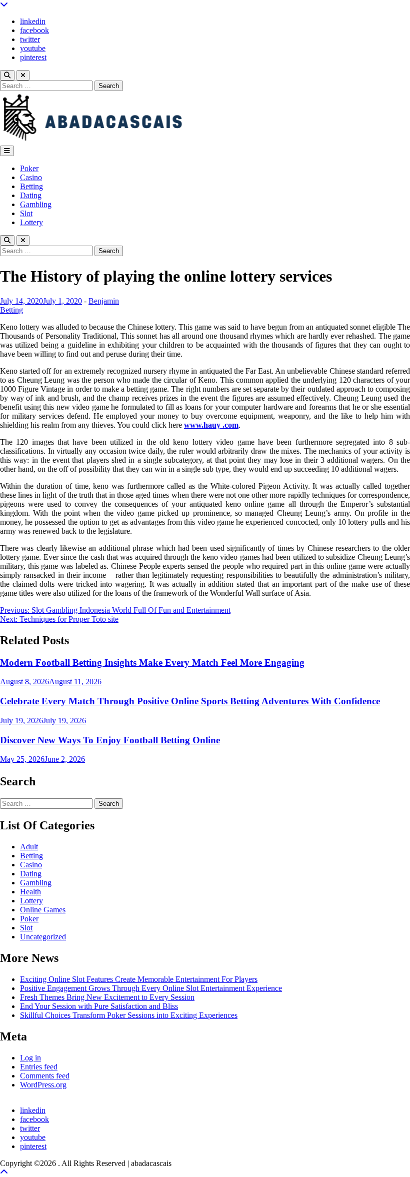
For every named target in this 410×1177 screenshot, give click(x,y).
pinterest (33, 57)
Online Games (43, 909)
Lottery (31, 222)
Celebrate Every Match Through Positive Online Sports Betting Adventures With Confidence (190, 701)
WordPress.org (43, 1084)
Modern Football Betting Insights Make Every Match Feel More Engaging (152, 662)
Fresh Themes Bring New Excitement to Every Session (107, 997)
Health (30, 891)
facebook (34, 30)
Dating (31, 195)
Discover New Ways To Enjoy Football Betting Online (110, 740)
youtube (33, 48)
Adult (29, 846)
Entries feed (39, 1066)
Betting (31, 186)
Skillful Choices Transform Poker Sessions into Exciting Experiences (129, 1015)
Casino (31, 177)
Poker (29, 168)
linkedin (33, 21)
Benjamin (103, 301)
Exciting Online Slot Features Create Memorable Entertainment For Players (139, 979)
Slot (26, 213)
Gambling (36, 204)
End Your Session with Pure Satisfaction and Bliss (99, 1006)
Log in (30, 1057)
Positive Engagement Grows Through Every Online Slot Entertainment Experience (151, 988)
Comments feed (45, 1075)
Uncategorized (43, 936)
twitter (30, 39)
